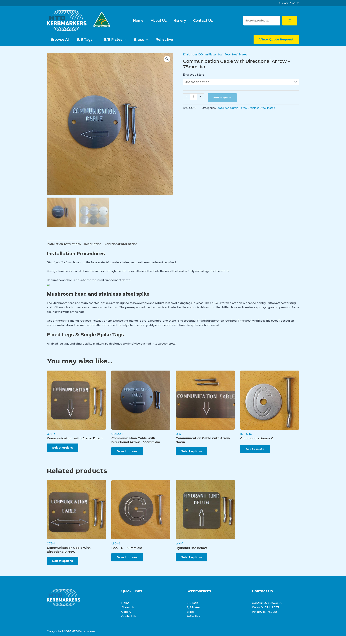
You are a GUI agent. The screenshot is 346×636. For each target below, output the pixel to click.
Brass (139, 39)
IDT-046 (246, 434)
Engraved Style (193, 74)
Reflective (164, 39)
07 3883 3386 (273, 603)
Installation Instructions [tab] (64, 244)
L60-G (115, 543)
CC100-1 (117, 434)
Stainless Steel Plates (232, 54)
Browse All (59, 39)
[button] (95, 39)
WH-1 (179, 543)
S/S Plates (113, 39)
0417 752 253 (269, 611)
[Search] (289, 20)
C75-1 (51, 543)
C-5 (178, 434)
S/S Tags (85, 39)
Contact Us (203, 20)
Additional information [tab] (121, 244)
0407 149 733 (270, 607)
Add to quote (222, 97)
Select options (62, 447)
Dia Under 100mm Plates (200, 54)
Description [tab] (92, 244)
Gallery (180, 20)
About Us (159, 20)
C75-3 (51, 434)
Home (138, 20)
